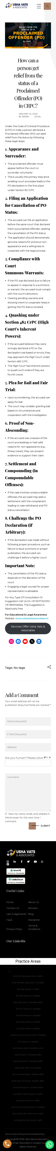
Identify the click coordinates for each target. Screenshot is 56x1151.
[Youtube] (35, 861)
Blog (31, 914)
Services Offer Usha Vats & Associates (28, 628)
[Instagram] (11, 641)
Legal (37, 116)
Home (9, 902)
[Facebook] (18, 641)
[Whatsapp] (42, 861)
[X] (32, 641)
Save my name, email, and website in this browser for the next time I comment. (27, 818)
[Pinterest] (7, 864)
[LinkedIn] (38, 641)
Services (32, 908)
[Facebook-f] (21, 861)
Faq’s (9, 920)
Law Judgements (16, 914)
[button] (49, 1144)
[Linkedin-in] (14, 861)
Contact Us (12, 908)
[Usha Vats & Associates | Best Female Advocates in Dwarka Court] (16, 5)
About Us (33, 902)
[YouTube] (25, 641)
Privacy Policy (14, 929)
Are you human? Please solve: (24, 757)
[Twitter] (28, 861)
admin (25, 116)
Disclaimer (34, 920)
